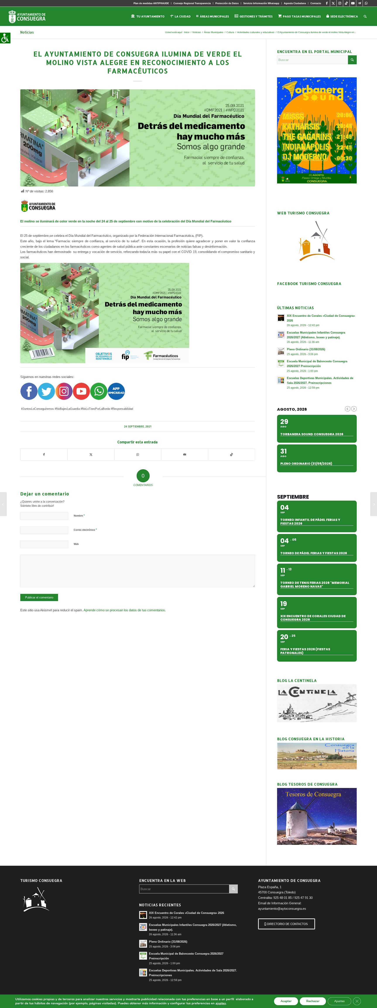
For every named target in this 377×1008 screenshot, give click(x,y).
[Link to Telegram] (359, 3)
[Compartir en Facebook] (44, 455)
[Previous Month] (347, 409)
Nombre (79, 515)
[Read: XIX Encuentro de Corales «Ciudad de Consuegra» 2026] (281, 318)
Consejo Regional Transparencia (192, 3)
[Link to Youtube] (353, 3)
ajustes (221, 1003)
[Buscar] (365, 16)
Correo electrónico (85, 529)
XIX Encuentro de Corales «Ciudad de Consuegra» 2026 (186, 913)
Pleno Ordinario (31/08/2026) (306, 349)
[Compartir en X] (91, 455)
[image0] (137, 137)
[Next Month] (354, 409)
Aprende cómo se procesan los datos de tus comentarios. (125, 610)
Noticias (27, 32)
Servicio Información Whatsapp (261, 3)
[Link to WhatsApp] (366, 3)
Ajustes (339, 1001)
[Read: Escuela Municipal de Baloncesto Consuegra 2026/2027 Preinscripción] (281, 363)
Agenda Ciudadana (295, 3)
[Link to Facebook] (327, 3)
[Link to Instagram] (340, 3)
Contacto (315, 3)
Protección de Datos (227, 3)
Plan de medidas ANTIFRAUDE (151, 3)
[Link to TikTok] (346, 3)
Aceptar (286, 1001)
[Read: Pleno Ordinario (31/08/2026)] (281, 351)
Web (76, 544)
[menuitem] (151, 3)
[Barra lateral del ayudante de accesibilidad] (5, 38)
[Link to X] (333, 3)
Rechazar (312, 1001)
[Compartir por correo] (184, 455)
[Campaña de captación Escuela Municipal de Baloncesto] (373, 504)
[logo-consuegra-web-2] (30, 16)
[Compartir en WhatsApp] (138, 455)
